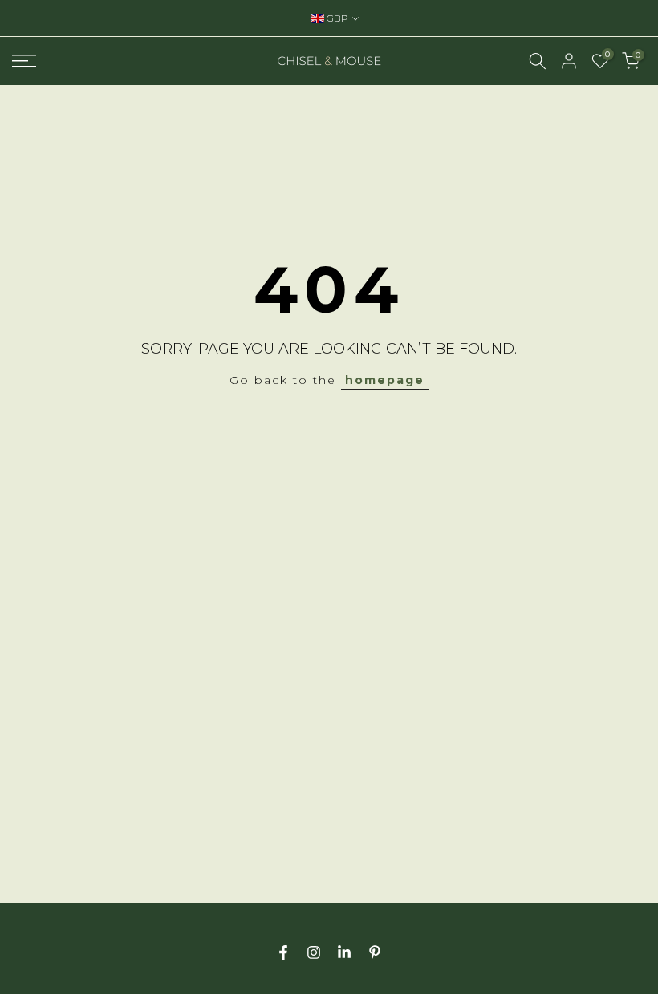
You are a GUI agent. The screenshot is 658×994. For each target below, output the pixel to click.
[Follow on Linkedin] (344, 952)
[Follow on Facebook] (283, 952)
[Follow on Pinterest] (375, 952)
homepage (384, 380)
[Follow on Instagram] (314, 952)
